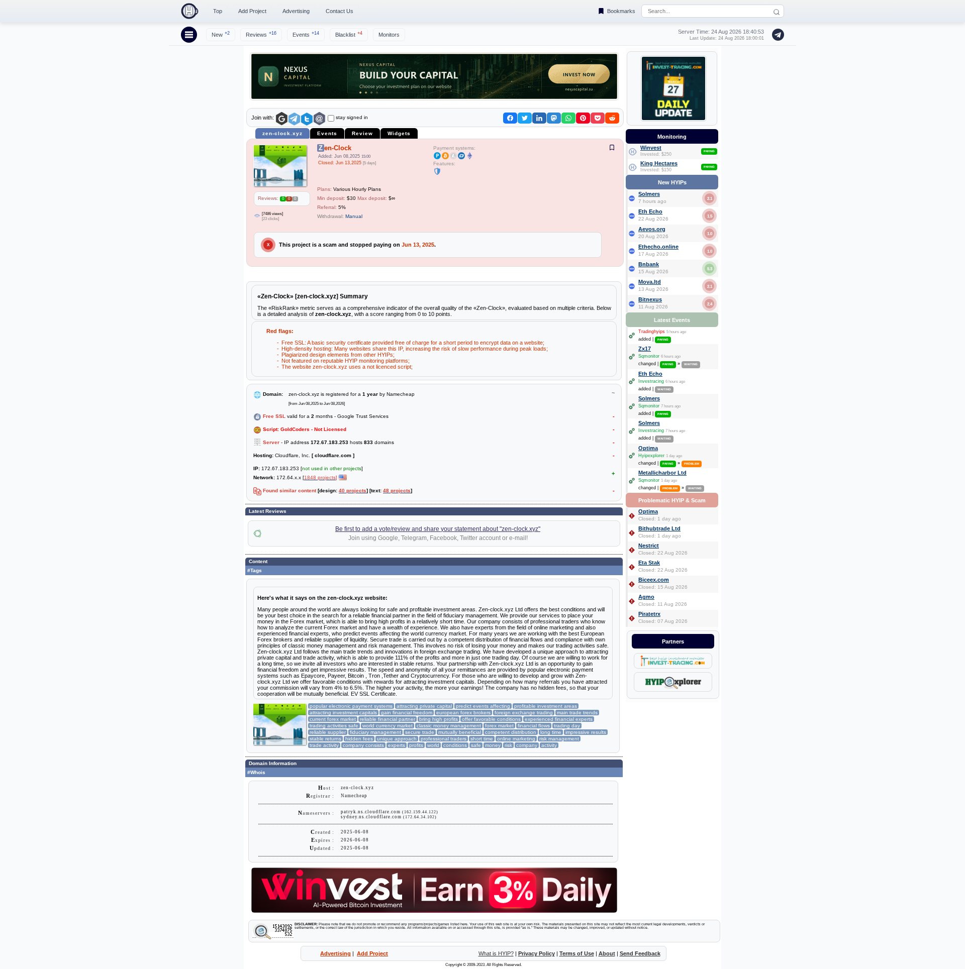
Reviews (261, 34)
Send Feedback (640, 953)
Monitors (389, 35)
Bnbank (648, 264)
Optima (648, 448)
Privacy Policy (536, 953)
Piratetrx (649, 614)
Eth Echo (650, 211)
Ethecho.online (658, 247)
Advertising (296, 11)
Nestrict (648, 546)
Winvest (650, 148)
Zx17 (644, 349)
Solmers (649, 194)
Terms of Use (576, 953)
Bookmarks (621, 11)
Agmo (646, 597)
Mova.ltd (649, 282)
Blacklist (348, 34)
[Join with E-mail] (319, 119)
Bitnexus (650, 299)
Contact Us (339, 11)
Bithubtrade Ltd (659, 528)
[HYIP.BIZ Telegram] (776, 35)
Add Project (252, 11)
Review (362, 133)
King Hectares (659, 163)
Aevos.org (651, 229)
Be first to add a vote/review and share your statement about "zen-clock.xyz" (437, 528)
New (221, 34)
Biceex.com (653, 580)
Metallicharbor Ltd (662, 473)
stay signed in (352, 117)
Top (217, 11)
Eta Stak (649, 563)
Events (306, 34)
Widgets (399, 133)
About (607, 953)
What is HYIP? (496, 953)
